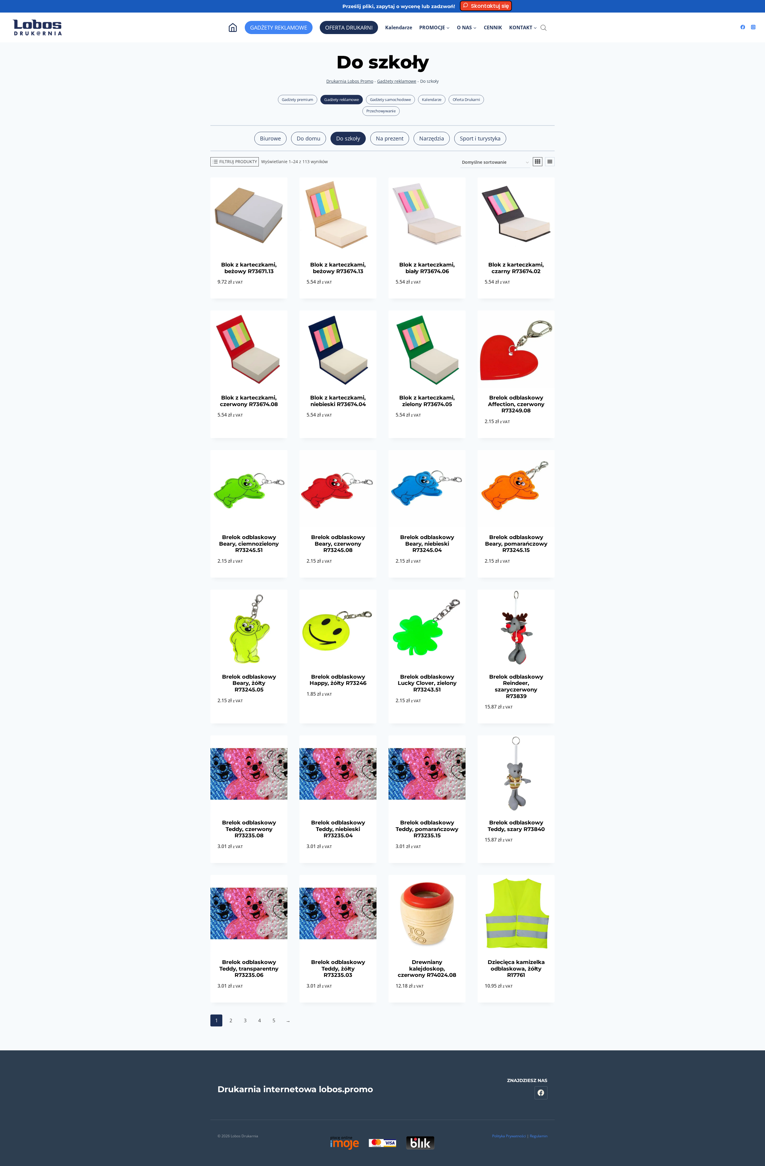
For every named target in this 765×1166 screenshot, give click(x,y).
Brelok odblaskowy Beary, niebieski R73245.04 (427, 543)
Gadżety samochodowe (390, 99)
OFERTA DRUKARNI (349, 27)
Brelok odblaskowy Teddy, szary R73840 (516, 826)
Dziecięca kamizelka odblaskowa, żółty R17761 (516, 968)
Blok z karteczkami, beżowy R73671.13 (249, 268)
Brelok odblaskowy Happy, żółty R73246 (338, 680)
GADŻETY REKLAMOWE (278, 27)
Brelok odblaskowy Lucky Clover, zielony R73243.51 (427, 683)
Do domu (308, 138)
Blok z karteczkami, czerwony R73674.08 (249, 401)
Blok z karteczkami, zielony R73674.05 (427, 401)
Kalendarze (398, 27)
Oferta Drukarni (466, 99)
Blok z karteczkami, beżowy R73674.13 (338, 268)
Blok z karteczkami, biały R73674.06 (427, 268)
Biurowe (270, 138)
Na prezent (389, 138)
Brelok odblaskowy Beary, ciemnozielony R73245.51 (249, 543)
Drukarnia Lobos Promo (349, 81)
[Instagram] (753, 27)
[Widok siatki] (537, 161)
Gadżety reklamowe (396, 81)
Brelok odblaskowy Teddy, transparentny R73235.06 (249, 968)
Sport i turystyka (480, 138)
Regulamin (538, 1136)
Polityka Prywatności (509, 1136)
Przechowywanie (381, 111)
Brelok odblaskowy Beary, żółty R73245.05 (249, 683)
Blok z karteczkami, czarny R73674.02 (516, 268)
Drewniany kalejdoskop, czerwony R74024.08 (427, 968)
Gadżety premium (297, 99)
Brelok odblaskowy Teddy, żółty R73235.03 (338, 968)
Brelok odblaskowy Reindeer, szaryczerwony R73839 (516, 687)
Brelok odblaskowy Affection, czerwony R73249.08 (516, 404)
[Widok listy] (550, 161)
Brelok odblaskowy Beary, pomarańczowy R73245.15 (516, 543)
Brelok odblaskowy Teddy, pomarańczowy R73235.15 (427, 829)
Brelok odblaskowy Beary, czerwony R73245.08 (338, 543)
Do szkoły (348, 138)
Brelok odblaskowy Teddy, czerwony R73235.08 (249, 829)
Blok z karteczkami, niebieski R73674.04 (338, 401)
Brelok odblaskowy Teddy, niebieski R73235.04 (338, 829)
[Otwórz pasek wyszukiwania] (544, 27)
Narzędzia (431, 138)
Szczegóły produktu (338, 723)
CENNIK (493, 27)
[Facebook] (742, 27)
